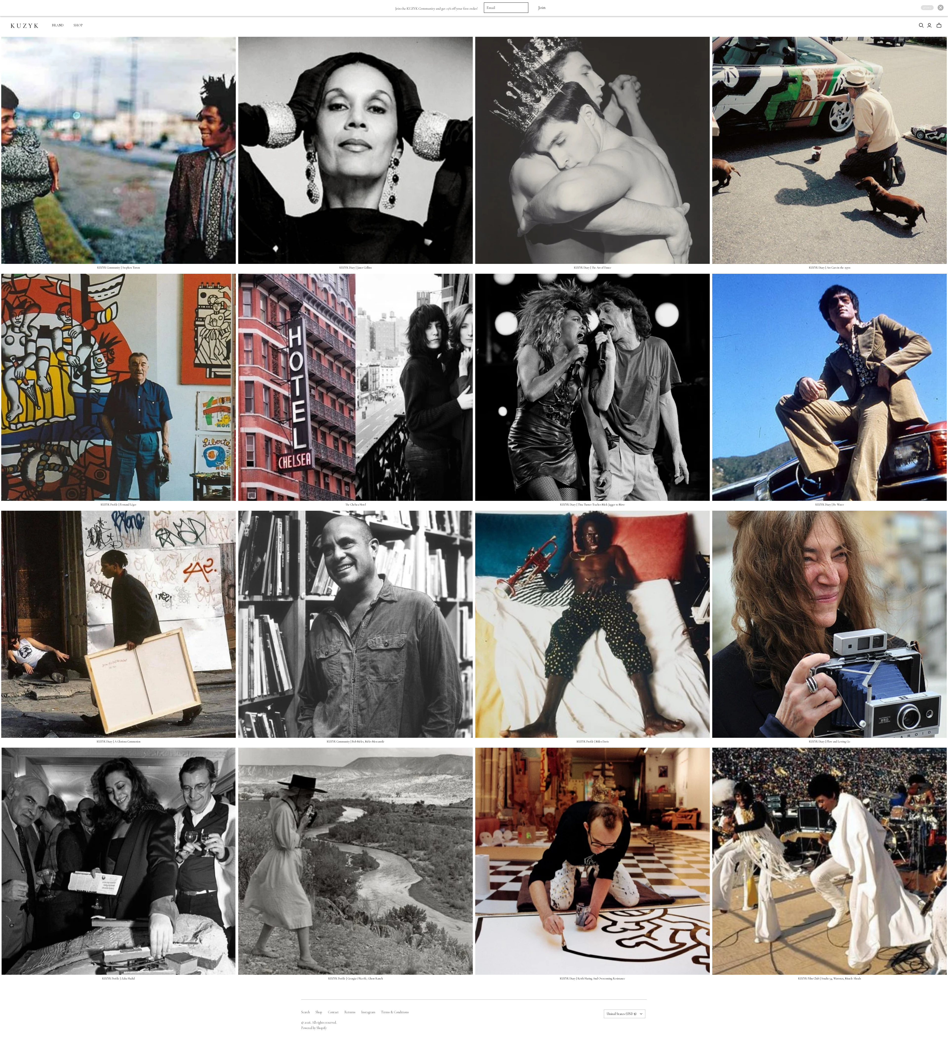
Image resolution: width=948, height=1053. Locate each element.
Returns (350, 1012)
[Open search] (921, 25)
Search (305, 1012)
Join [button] (541, 7)
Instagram (368, 1012)
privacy (927, 7)
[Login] (929, 25)
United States (621, 1014)
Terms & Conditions (395, 1012)
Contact (333, 1012)
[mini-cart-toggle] (939, 25)
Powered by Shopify (314, 1028)
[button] (941, 8)
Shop (319, 1012)
